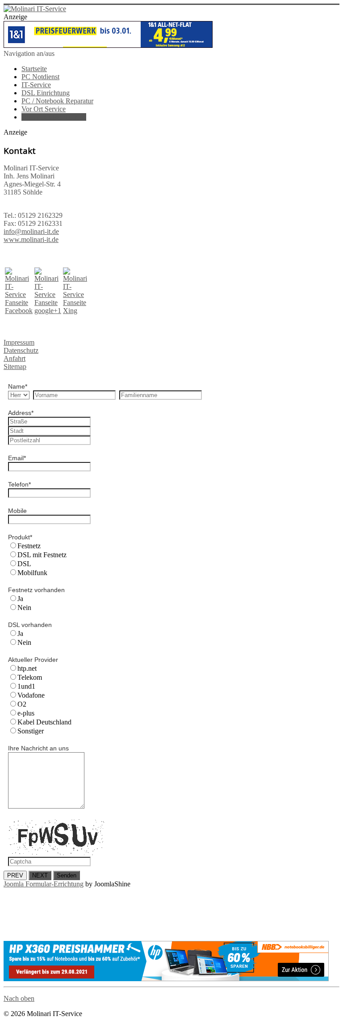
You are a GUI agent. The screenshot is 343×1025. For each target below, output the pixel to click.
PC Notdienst (40, 76)
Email (17, 458)
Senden (66, 875)
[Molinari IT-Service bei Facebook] (19, 310)
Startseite (34, 68)
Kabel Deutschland (44, 722)
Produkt (20, 537)
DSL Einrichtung (45, 93)
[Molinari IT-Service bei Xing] (75, 310)
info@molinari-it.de (31, 231)
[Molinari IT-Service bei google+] (47, 310)
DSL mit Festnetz (42, 555)
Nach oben (19, 998)
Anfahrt (14, 358)
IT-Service (36, 85)
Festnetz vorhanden (36, 589)
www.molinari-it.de (31, 239)
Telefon (19, 484)
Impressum (19, 342)
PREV (15, 875)
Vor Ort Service (43, 109)
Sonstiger (30, 731)
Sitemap (15, 366)
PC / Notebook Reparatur (57, 101)
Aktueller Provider (33, 659)
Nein (24, 607)
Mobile (17, 510)
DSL (24, 564)
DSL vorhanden (30, 624)
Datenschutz (21, 350)
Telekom (29, 677)
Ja (20, 598)
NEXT (40, 875)
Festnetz (29, 546)
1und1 (26, 686)
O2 (21, 704)
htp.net (27, 668)
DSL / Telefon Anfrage (53, 117)
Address (20, 412)
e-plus (25, 713)
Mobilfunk (32, 572)
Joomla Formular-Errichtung (44, 884)
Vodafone (31, 695)
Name (17, 386)
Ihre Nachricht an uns (38, 748)
